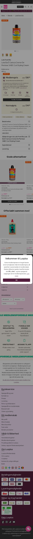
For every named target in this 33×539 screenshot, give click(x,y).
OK (16, 280)
